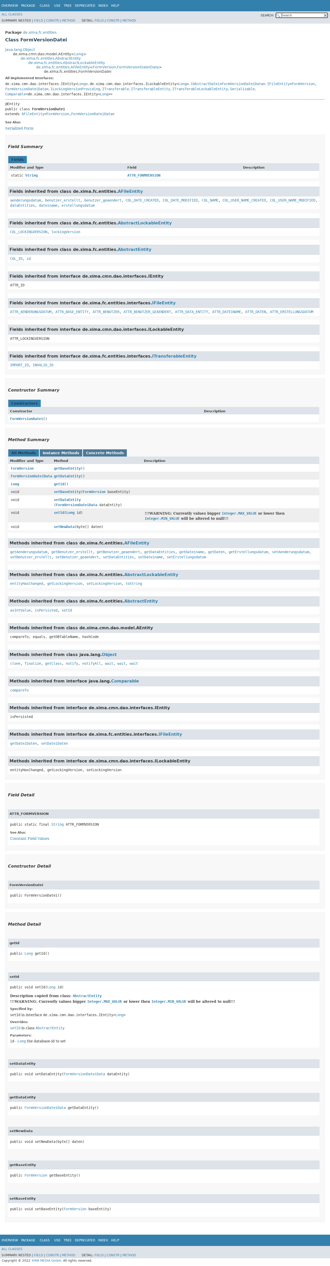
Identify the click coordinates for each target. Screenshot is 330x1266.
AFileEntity (33, 114)
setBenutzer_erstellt (30, 557)
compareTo (19, 690)
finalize (32, 663)
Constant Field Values (29, 838)
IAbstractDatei (205, 84)
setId (59, 513)
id (29, 259)
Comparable (15, 94)
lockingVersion (65, 232)
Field (38, 20)
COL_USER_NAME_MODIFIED (292, 200)
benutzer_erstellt (62, 200)
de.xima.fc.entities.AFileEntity (63, 67)
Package (28, 5)
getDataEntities (159, 552)
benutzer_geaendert (102, 200)
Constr (52, 20)
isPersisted (46, 610)
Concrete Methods (105, 453)
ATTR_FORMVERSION (143, 175)
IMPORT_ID (19, 365)
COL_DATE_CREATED (142, 200)
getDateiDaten (23, 743)
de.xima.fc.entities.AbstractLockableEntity (66, 63)
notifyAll (91, 663)
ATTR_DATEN (255, 312)
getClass (53, 663)
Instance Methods (61, 453)
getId (59, 484)
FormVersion (104, 67)
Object (109, 654)
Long (78, 54)
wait (109, 663)
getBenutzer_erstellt (72, 552)
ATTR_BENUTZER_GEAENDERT (147, 312)
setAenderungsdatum (290, 552)
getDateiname (191, 552)
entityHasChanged (26, 583)
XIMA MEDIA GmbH (46, 1260)
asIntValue (20, 610)
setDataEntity (67, 500)
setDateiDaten (54, 743)
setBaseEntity (67, 492)
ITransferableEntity (150, 89)
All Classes (12, 14)
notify (72, 663)
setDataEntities (118, 557)
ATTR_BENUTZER (106, 312)
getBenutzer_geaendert (118, 552)
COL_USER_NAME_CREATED (244, 200)
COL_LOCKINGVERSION (28, 232)
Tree (68, 5)
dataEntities (22, 205)
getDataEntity (67, 476)
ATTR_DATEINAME (226, 312)
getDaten (216, 552)
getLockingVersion (64, 583)
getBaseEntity (67, 468)
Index (103, 5)
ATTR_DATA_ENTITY (191, 312)
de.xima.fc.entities (39, 32)
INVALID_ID (43, 365)
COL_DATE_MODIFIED (180, 200)
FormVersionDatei (26, 419)
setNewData (64, 527)
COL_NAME (210, 200)
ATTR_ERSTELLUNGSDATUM (291, 312)
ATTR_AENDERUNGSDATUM (30, 312)
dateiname (48, 205)
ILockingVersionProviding (75, 89)
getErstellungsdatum (248, 552)
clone (15, 663)
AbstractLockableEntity (145, 223)
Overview (10, 5)
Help (115, 5)
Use (57, 5)
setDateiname (150, 557)
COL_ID (16, 259)
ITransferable (115, 89)
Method (68, 20)
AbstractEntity (134, 249)
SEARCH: (267, 15)
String (31, 175)
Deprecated (85, 5)
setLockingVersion (103, 583)
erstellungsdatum (78, 205)
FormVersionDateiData (138, 67)
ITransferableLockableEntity (200, 89)
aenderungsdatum (25, 200)
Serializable (242, 89)
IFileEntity (278, 84)
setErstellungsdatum (186, 557)
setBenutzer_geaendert (77, 557)
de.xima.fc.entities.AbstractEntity (51, 58)
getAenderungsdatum (28, 552)
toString (134, 583)
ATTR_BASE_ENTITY (71, 312)
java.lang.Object (20, 50)
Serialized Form (19, 128)
